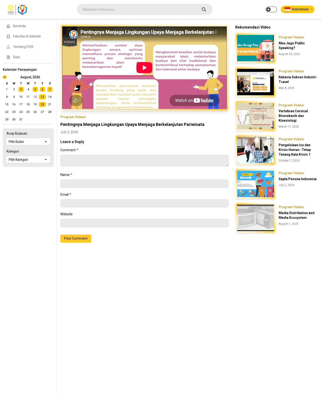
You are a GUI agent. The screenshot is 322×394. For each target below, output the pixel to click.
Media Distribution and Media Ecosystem (296, 215)
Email (65, 195)
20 (42, 104)
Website (66, 214)
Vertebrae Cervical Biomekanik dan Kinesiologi (293, 115)
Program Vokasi (73, 117)
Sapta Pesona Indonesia (298, 179)
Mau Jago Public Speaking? (292, 45)
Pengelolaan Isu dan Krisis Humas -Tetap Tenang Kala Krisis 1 (295, 149)
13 (42, 97)
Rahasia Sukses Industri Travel (297, 79)
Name (66, 175)
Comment (69, 150)
